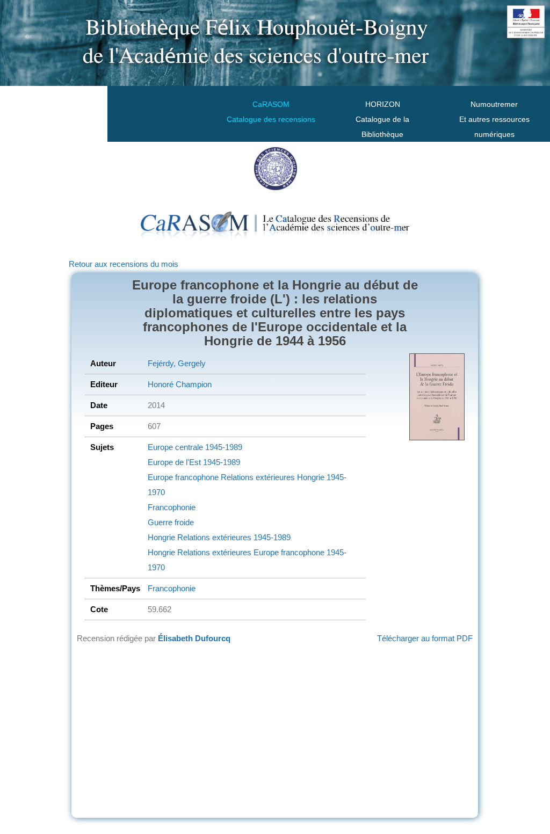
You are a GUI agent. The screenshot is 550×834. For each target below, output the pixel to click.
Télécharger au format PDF (425, 638)
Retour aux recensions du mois (123, 264)
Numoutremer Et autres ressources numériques (494, 119)
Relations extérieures (257, 477)
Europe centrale (175, 447)
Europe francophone (183, 477)
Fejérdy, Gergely (177, 363)
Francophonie (172, 507)
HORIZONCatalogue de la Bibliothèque (382, 119)
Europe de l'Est (174, 462)
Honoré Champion (180, 384)
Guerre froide (171, 522)
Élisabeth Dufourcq (194, 638)
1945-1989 (222, 447)
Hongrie (309, 477)
